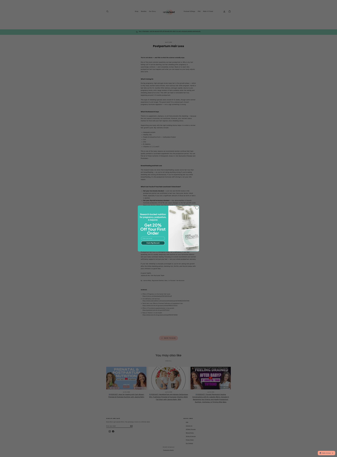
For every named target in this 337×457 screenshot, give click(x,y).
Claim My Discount (153, 243)
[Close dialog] (197, 207)
